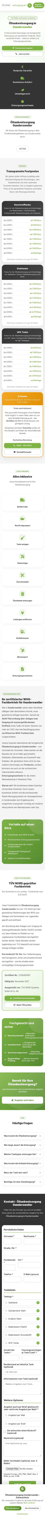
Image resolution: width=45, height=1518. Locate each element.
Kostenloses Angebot (24, 48)
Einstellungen (22, 1514)
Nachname (30, 1236)
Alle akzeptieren (12, 1508)
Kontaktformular (24, 452)
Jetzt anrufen (24, 54)
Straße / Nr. (10, 1248)
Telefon (8, 1274)
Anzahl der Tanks (9, 1351)
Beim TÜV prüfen (24, 1005)
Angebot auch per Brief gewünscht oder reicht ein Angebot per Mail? (21, 1408)
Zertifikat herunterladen (24, 998)
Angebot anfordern (39, 5)
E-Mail (31, 1274)
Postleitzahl (9, 1261)
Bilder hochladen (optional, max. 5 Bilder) (20, 1462)
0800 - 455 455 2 (24, 446)
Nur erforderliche (32, 1508)
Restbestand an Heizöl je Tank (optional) (19, 1365)
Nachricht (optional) (14, 1438)
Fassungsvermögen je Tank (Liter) (31, 1351)
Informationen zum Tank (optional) (21, 1379)
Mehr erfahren (29, 1503)
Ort (20, 1260)
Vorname (9, 1236)
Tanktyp (8, 1296)
